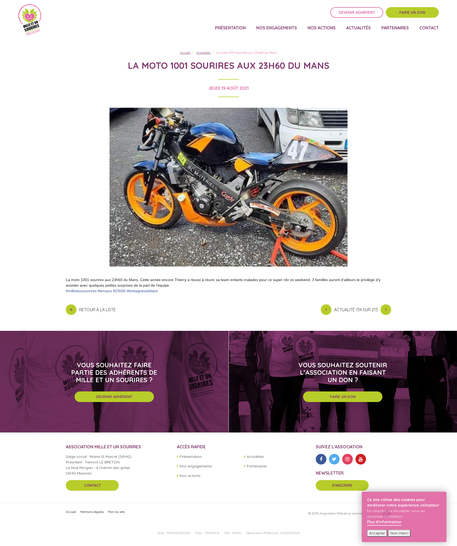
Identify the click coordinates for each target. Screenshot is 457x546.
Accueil (185, 53)
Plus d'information (384, 522)
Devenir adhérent (357, 12)
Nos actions (322, 28)
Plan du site (116, 512)
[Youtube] (360, 459)
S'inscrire (342, 485)
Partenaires (395, 28)
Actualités (358, 28)
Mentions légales (92, 512)
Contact (429, 28)
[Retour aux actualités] (71, 309)
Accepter (377, 533)
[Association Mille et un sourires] (29, 20)
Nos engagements (276, 28)
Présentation (230, 28)
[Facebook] (321, 459)
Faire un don (412, 12)
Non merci (399, 533)
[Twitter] (334, 459)
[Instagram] (347, 459)
